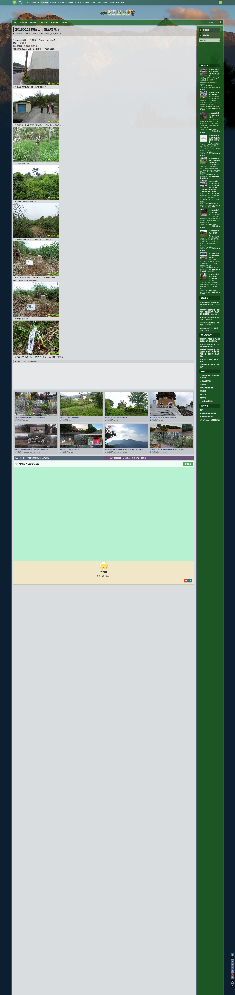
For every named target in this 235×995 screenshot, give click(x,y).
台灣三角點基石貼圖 (206, 387)
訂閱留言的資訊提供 (206, 416)
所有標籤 (203, 391)
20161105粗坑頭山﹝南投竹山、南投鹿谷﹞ (214, 276)
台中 (203, 132)
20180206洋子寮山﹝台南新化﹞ (214, 233)
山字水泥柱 (215, 87)
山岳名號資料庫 (207, 401)
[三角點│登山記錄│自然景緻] (117, 14)
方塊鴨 (28, 34)
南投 (203, 227)
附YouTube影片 (206, 207)
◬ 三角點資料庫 (205, 381)
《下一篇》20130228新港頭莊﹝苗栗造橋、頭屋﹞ (125, 458)
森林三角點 (215, 131)
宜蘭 (203, 109)
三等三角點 (215, 153)
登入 (201, 410)
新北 (203, 155)
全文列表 (203, 384)
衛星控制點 (215, 269)
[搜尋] (221, 22)
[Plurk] (186, 580)
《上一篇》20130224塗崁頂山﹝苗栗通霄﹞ (32, 458)
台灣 (52, 34)
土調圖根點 (46, 34)
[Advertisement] (69, 376)
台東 (203, 271)
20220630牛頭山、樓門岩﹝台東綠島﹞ (214, 255)
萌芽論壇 (188, 464)
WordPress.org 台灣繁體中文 (210, 420)
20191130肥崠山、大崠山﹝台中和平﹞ (214, 115)
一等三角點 (215, 205)
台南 (203, 250)
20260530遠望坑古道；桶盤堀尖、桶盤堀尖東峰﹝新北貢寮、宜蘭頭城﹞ (209, 312)
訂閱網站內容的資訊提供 (208, 413)
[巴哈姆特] (190, 580)
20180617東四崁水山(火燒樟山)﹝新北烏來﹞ (214, 160)
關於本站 (203, 398)
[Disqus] (104, 490)
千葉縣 (213, 207)
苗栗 (56, 34)
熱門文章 (203, 394)
